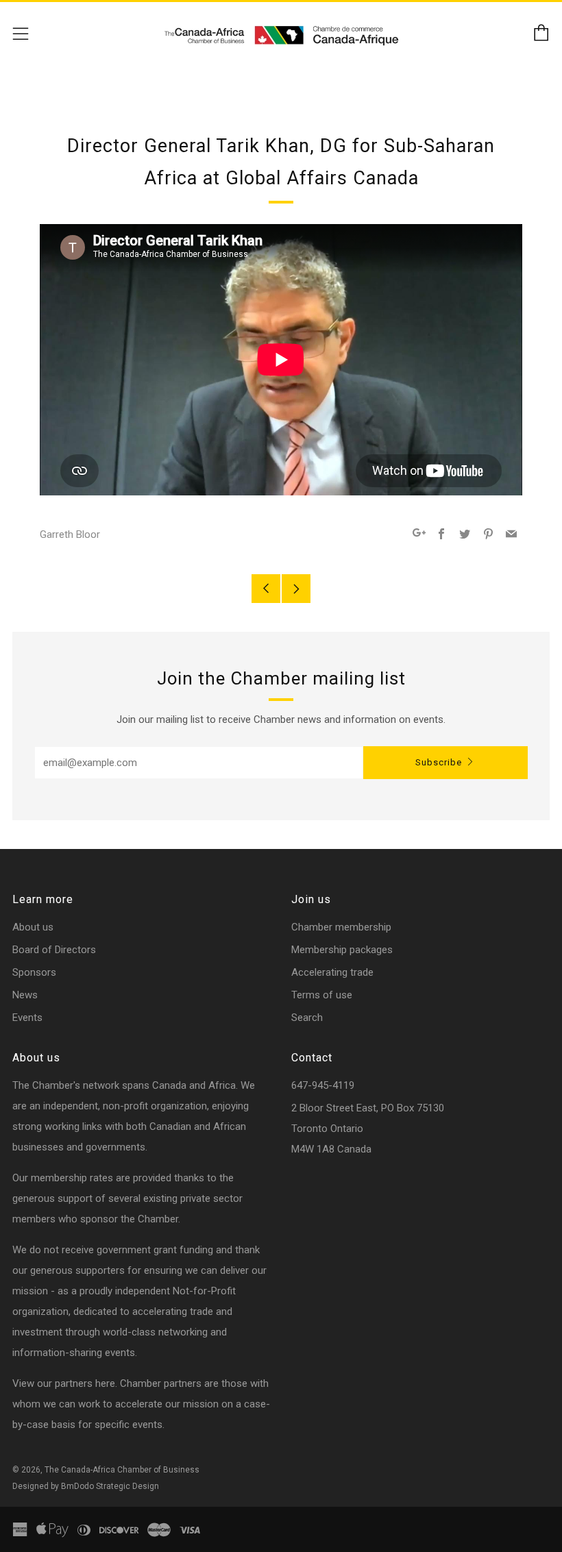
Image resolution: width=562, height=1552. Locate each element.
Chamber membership (341, 927)
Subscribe (438, 762)
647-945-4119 (322, 1085)
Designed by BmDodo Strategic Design (85, 1486)
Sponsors (34, 972)
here (105, 1383)
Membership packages (342, 950)
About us (32, 927)
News (25, 995)
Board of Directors (54, 950)
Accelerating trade (332, 972)
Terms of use (321, 995)
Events (27, 1017)
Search (307, 1017)
